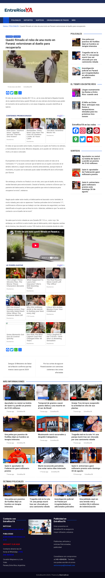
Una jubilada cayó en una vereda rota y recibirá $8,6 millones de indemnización (89, 503)
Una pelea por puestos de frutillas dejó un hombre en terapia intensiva (90, 42)
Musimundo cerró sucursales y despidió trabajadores (52, 435)
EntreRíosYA (28, 87)
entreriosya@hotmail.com (64, 565)
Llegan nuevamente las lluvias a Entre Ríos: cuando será (91, 92)
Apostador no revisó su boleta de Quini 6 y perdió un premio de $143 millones (91, 159)
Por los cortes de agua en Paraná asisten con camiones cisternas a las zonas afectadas (51, 368)
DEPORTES (28, 20)
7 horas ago (10, 411)
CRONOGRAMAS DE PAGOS (58, 20)
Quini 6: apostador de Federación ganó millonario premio (91, 172)
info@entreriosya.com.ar (13, 529)
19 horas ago (77, 474)
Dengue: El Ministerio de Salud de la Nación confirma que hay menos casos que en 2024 (19, 367)
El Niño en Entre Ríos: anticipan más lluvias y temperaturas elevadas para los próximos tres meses (90, 109)
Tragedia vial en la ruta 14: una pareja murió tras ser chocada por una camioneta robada (90, 57)
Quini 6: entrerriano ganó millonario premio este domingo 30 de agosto (90, 187)
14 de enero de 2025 (14, 87)
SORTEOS (40, 20)
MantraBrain (64, 575)
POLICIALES (16, 20)
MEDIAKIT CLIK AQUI (11, 544)
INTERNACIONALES (44, 398)
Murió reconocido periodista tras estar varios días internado (52, 467)
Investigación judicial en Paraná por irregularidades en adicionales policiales (90, 73)
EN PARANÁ (9, 36)
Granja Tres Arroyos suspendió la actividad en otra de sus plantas (85, 405)
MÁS (73, 20)
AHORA (74, 398)
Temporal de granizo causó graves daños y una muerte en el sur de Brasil (51, 405)
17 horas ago (44, 472)
